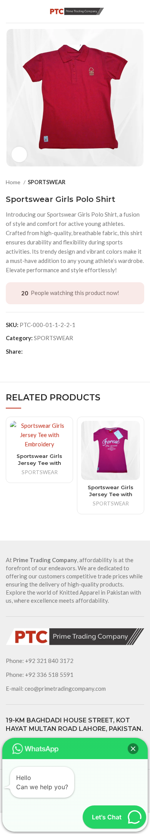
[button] (133, 748)
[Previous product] (125, 182)
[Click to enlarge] (19, 154)
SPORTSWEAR (46, 182)
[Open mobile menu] (9, 11)
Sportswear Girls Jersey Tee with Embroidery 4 (110, 494)
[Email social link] (29, 351)
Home (14, 182)
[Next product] (140, 182)
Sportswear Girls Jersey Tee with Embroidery (39, 463)
